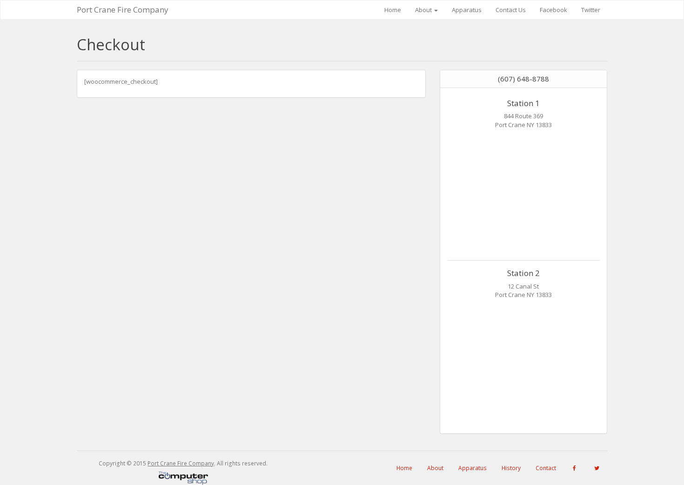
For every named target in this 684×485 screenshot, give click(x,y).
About (424, 10)
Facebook (553, 10)
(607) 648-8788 (523, 78)
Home (392, 10)
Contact (546, 468)
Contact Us (511, 10)
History (511, 468)
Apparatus (467, 10)
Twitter (590, 10)
